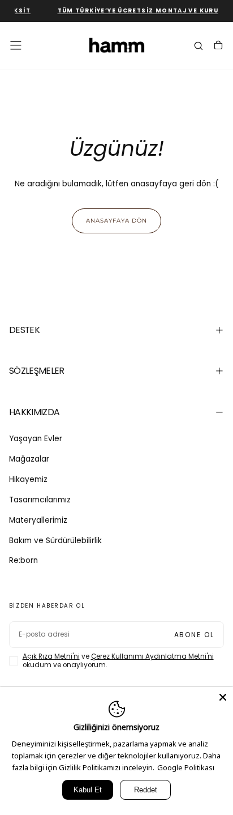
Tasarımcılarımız (40, 499)
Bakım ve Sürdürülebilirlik (55, 540)
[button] (16, 45)
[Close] (222, 697)
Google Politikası (185, 767)
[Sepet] (218, 46)
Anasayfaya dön (116, 220)
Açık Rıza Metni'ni (51, 656)
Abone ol (194, 634)
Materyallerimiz (38, 520)
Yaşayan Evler (35, 438)
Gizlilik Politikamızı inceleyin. (106, 767)
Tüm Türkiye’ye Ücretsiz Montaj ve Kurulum (143, 10)
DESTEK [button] (24, 329)
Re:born (23, 560)
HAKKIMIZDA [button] (34, 412)
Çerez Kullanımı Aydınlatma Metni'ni (152, 656)
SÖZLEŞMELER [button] (36, 370)
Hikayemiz (28, 479)
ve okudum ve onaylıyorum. (118, 660)
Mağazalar (29, 459)
